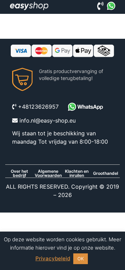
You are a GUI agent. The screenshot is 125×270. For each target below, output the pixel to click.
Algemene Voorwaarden (48, 173)
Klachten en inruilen (77, 173)
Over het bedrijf (19, 173)
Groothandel (105, 173)
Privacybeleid (52, 258)
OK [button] (80, 258)
